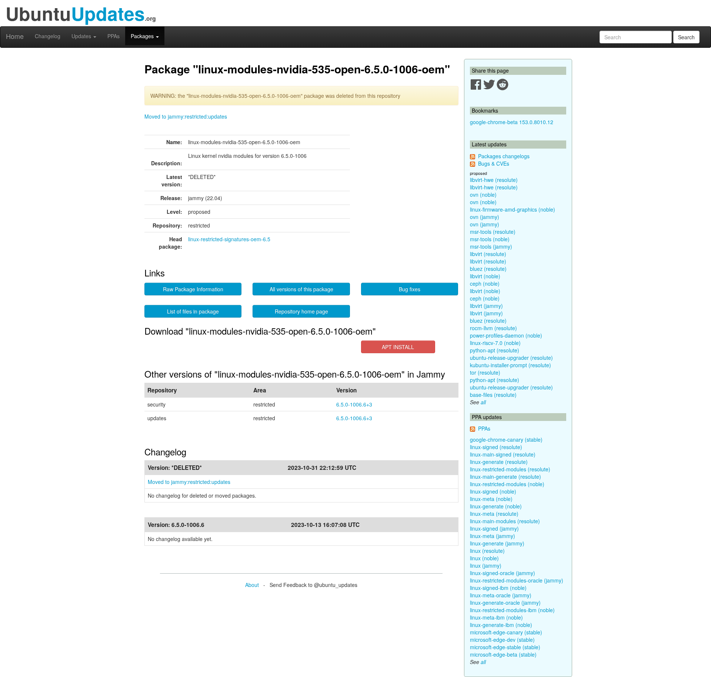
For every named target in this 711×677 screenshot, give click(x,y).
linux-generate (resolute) (499, 461)
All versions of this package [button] (301, 289)
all (483, 402)
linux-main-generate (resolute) (505, 476)
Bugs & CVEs (493, 163)
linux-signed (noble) (493, 491)
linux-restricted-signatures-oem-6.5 (229, 239)
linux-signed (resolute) (496, 447)
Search (686, 37)
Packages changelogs (504, 156)
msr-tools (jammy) (491, 246)
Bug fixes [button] (409, 289)
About (252, 584)
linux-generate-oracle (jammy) (505, 602)
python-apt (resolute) (494, 350)
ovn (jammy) (484, 216)
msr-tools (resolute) (492, 231)
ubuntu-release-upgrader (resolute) (511, 357)
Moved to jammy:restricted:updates (185, 116)
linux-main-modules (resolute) (505, 521)
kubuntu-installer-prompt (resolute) (510, 365)
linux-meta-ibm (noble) (496, 617)
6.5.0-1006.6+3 (354, 404)
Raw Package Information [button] (193, 289)
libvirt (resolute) (488, 254)
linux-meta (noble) (491, 498)
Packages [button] (143, 36)
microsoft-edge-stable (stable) (505, 647)
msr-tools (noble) (490, 239)
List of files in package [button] (193, 311)
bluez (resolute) (488, 268)
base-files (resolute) (493, 394)
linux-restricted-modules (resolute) (510, 469)
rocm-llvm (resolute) (493, 328)
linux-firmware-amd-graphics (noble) (512, 209)
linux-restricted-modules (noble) (507, 484)
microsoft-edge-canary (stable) (506, 632)
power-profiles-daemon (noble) (506, 335)
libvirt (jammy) (486, 305)
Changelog (47, 36)
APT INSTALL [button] (398, 347)
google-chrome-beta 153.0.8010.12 (511, 122)
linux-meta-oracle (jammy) (500, 595)
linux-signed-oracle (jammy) (502, 573)
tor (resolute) (485, 372)
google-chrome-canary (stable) (506, 439)
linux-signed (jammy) (494, 528)
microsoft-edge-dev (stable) (502, 639)
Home (15, 36)
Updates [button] (82, 36)
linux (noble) (484, 558)
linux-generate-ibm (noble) (501, 624)
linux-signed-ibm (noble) (498, 587)
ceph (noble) (485, 283)
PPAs (113, 36)
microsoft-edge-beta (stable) (503, 654)
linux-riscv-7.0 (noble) (495, 342)
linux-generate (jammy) (497, 543)
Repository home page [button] (301, 311)
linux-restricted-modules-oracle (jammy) (516, 580)
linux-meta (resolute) (494, 513)
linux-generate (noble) (496, 506)
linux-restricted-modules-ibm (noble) (512, 610)
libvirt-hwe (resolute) (494, 179)
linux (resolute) (487, 550)
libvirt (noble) (485, 276)
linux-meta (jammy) (492, 536)
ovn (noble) (483, 194)
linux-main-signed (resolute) (502, 454)
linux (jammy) (485, 565)
